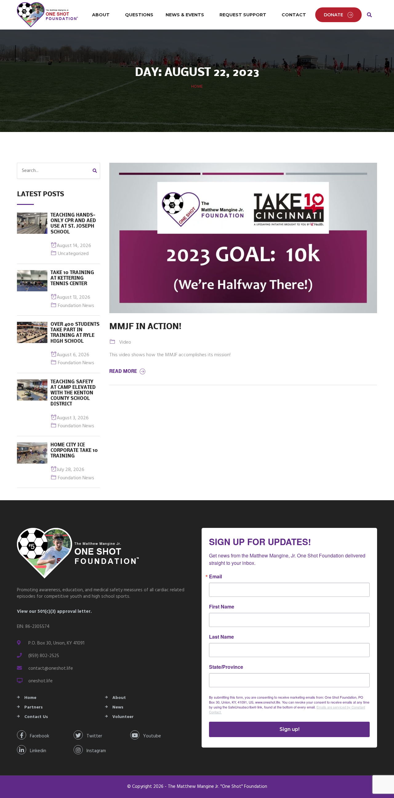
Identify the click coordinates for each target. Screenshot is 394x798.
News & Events (185, 15)
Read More (123, 371)
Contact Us (36, 717)
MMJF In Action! (145, 327)
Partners (33, 707)
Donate (333, 15)
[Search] (96, 171)
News (117, 707)
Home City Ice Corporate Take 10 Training (74, 451)
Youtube (150, 736)
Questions (139, 15)
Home (197, 86)
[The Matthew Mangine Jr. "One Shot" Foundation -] (47, 15)
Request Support (242, 15)
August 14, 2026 (74, 246)
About (101, 15)
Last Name (221, 636)
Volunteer (123, 717)
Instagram (94, 751)
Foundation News (76, 306)
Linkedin (36, 751)
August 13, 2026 (73, 297)
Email (215, 576)
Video (125, 342)
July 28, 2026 (70, 470)
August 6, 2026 (73, 355)
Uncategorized (73, 254)
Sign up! (289, 729)
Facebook (37, 736)
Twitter (92, 736)
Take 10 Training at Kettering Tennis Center (72, 278)
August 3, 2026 (73, 418)
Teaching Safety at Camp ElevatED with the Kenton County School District (73, 393)
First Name (221, 606)
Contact (294, 15)
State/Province (226, 666)
